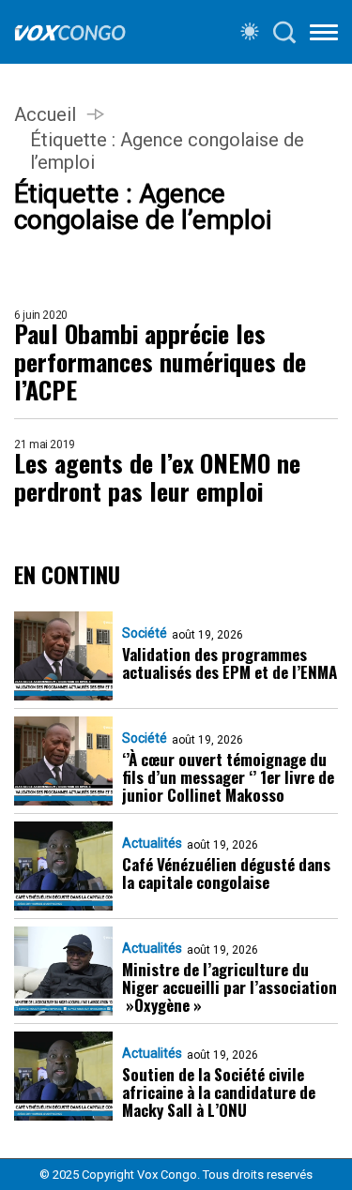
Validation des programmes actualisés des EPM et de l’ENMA (229, 663)
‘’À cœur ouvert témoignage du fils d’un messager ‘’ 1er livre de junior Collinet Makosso (228, 777)
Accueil (45, 114)
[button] (324, 36)
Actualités (152, 843)
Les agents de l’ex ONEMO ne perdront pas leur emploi (157, 477)
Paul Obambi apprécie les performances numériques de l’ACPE (160, 362)
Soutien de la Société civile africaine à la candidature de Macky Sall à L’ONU (218, 1092)
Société (144, 633)
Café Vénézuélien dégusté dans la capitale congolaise (226, 873)
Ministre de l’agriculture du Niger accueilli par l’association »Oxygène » (229, 987)
